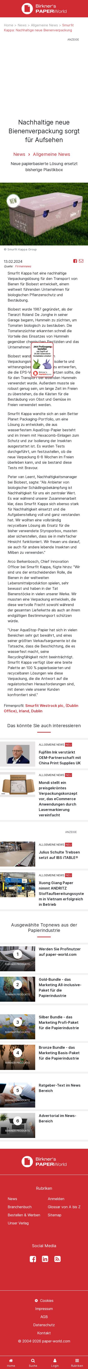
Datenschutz (44, 1325)
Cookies (46, 1300)
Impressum (44, 1308)
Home (9, 25)
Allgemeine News (45, 25)
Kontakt (44, 1333)
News (23, 25)
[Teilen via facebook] (75, 261)
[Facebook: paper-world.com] (31, 1259)
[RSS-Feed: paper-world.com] (56, 1259)
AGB (44, 1317)
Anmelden (56, 1198)
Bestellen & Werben (24, 1215)
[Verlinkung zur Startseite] (44, 9)
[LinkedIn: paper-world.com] (44, 1259)
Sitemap (54, 1215)
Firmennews (23, 266)
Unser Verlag (18, 1223)
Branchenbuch (20, 1207)
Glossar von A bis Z (64, 1207)
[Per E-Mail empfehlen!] (81, 261)
